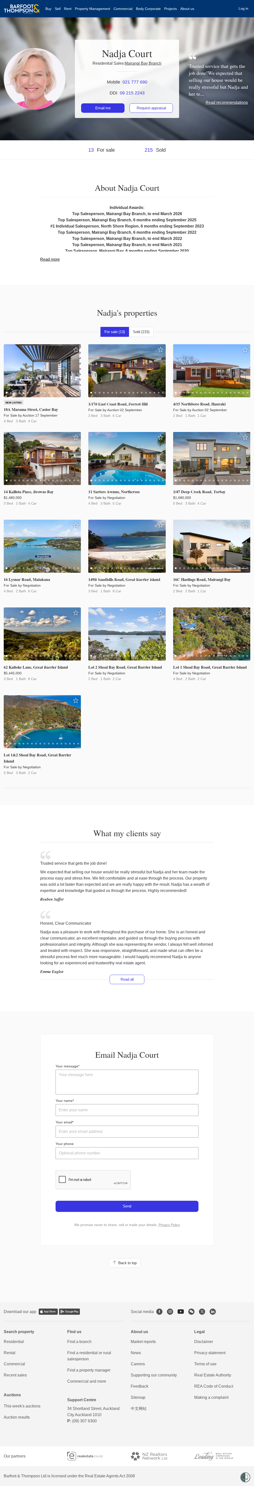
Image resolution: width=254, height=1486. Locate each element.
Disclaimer (203, 1342)
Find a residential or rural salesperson (89, 1356)
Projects (170, 9)
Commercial (123, 9)
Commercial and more (86, 1381)
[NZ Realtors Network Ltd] (153, 1456)
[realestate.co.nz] (89, 1456)
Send (127, 1206)
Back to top (126, 1263)
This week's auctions (22, 1406)
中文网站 (139, 1408)
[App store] (48, 1312)
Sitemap (138, 1397)
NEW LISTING (13, 402)
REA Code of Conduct (213, 1386)
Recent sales (15, 1375)
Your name (64, 1101)
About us (187, 9)
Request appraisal (151, 108)
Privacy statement (209, 1353)
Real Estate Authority (212, 1375)
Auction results (17, 1417)
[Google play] (69, 1312)
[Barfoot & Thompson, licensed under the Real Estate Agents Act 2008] (22, 6)
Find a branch (79, 1342)
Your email (64, 1122)
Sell (58, 9)
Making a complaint (211, 1397)
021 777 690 (135, 82)
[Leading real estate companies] (218, 1456)
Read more (50, 259)
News (136, 1353)
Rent (67, 9)
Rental (9, 1353)
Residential (14, 1342)
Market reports (143, 1342)
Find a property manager (88, 1370)
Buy (48, 9)
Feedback (139, 1386)
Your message (67, 1066)
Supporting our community (154, 1375)
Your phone (65, 1144)
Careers (138, 1364)
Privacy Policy (169, 1225)
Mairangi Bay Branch (143, 63)
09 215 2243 (132, 92)
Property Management (92, 9)
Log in (243, 8)
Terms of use (205, 1364)
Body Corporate (148, 9)
